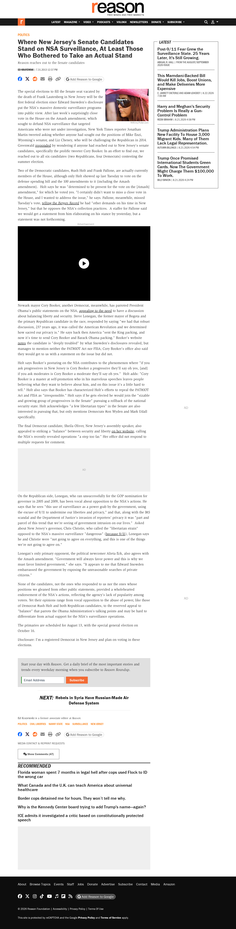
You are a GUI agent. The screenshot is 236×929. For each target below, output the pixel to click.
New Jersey (97, 723)
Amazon (169, 884)
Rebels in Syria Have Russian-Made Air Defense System (84, 700)
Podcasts (104, 22)
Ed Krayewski (26, 69)
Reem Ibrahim (165, 119)
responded (43, 145)
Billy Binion (164, 180)
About (22, 884)
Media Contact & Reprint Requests (41, 743)
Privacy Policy (77, 908)
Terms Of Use (95, 908)
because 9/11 (115, 534)
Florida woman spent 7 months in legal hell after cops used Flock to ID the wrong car (82, 774)
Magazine (71, 22)
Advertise (108, 884)
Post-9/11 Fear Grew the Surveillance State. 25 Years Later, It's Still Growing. (183, 53)
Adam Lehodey (192, 93)
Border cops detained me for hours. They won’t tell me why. (72, 798)
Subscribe (174, 22)
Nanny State (56, 723)
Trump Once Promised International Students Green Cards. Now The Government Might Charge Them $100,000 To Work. (185, 166)
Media (155, 884)
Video (87, 22)
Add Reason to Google (85, 79)
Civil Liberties (38, 723)
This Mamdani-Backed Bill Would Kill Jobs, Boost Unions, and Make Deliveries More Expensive (184, 82)
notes (22, 343)
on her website (123, 431)
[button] (214, 22)
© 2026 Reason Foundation (34, 908)
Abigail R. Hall (165, 62)
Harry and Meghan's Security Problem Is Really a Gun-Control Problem (183, 111)
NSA (67, 723)
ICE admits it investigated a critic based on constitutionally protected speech (80, 818)
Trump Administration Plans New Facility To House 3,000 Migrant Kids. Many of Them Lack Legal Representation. (183, 136)
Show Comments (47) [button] (40, 754)
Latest (55, 22)
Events (59, 884)
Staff (70, 884)
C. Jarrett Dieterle (168, 93)
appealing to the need (95, 311)
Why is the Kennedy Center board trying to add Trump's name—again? (82, 807)
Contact (141, 884)
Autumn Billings (166, 147)
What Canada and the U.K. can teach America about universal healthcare (75, 787)
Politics (24, 34)
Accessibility (60, 908)
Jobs (80, 884)
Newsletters (139, 22)
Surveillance (80, 723)
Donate (156, 22)
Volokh (121, 22)
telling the (60, 203)
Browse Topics (40, 884)
